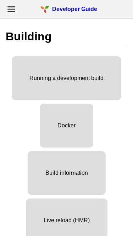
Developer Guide (74, 9)
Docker (66, 125)
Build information (66, 173)
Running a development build (66, 78)
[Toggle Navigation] (11, 9)
